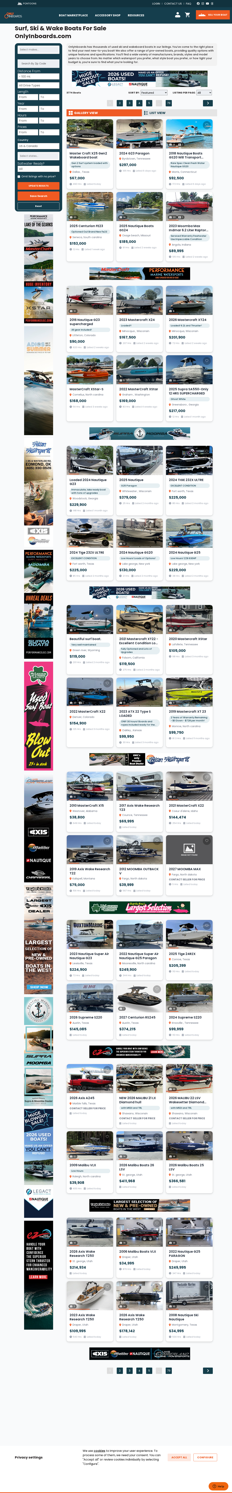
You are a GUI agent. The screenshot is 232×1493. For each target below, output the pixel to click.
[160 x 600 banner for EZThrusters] (38, 1275)
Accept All (179, 1457)
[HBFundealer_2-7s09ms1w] (139, 907)
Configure (205, 1457)
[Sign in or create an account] (178, 14)
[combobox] (38, 50)
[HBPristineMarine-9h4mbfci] (139, 433)
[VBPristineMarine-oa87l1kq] (38, 1051)
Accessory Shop (108, 15)
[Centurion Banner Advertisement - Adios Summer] (38, 380)
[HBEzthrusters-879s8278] (139, 1051)
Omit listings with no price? (38, 176)
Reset (38, 206)
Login (156, 3)
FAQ (188, 3)
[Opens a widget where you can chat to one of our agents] (218, 1486)
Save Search (38, 196)
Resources (136, 15)
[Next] (208, 103)
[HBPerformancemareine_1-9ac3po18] (139, 273)
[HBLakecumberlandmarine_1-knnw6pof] (139, 1353)
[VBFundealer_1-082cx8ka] (38, 716)
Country (23, 140)
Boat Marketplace (73, 15)
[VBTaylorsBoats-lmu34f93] (38, 939)
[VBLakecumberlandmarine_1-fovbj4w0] (38, 828)
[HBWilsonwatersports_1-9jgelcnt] (139, 759)
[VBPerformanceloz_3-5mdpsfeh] (38, 268)
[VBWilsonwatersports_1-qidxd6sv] (38, 492)
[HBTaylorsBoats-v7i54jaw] (139, 1205)
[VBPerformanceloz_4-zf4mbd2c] (38, 604)
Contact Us (173, 3)
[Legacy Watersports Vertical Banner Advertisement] (38, 1163)
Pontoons (29, 3)
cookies (99, 1451)
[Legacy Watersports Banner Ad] (140, 78)
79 (168, 103)
